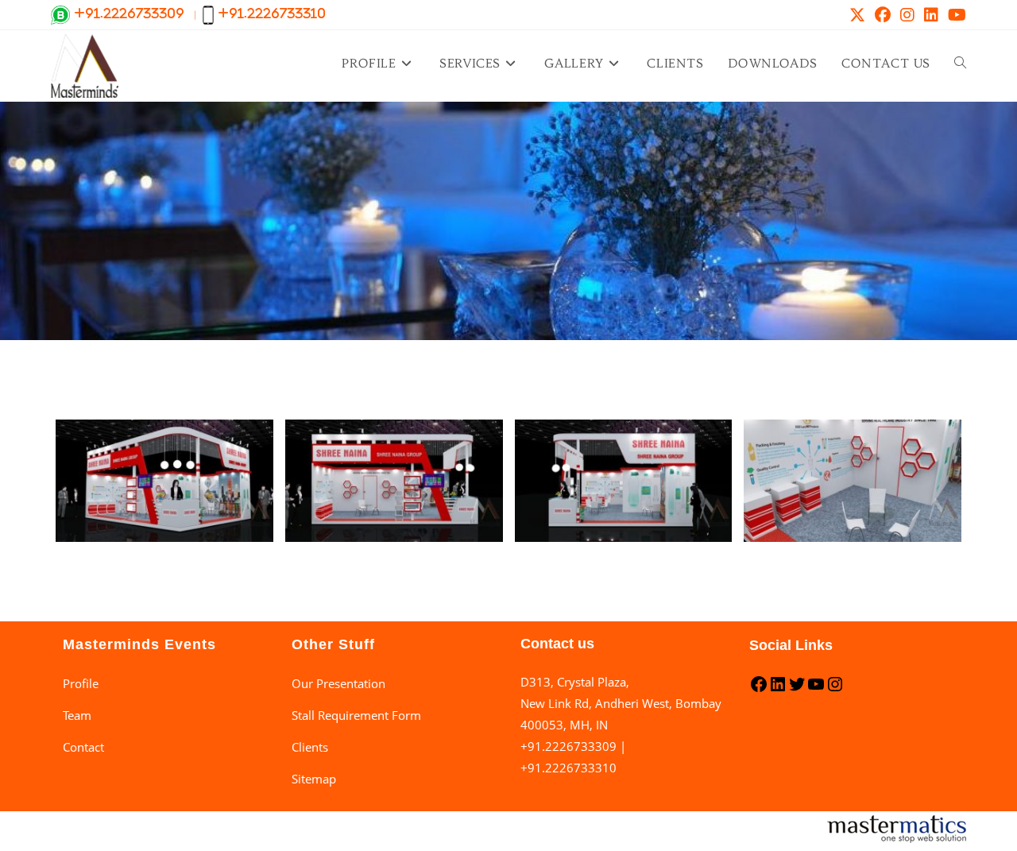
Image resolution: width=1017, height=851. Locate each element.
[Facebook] (758, 689)
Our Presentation (338, 683)
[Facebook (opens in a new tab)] (882, 15)
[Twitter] (796, 689)
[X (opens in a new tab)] (857, 15)
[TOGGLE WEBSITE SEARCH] (960, 63)
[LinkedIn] (777, 689)
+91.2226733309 (568, 746)
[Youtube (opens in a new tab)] (954, 15)
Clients (310, 747)
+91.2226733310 (568, 768)
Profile (81, 683)
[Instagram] (835, 689)
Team (77, 715)
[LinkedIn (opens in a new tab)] (931, 15)
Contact (83, 747)
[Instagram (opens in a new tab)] (907, 15)
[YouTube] (816, 689)
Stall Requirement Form (356, 715)
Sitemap (314, 779)
